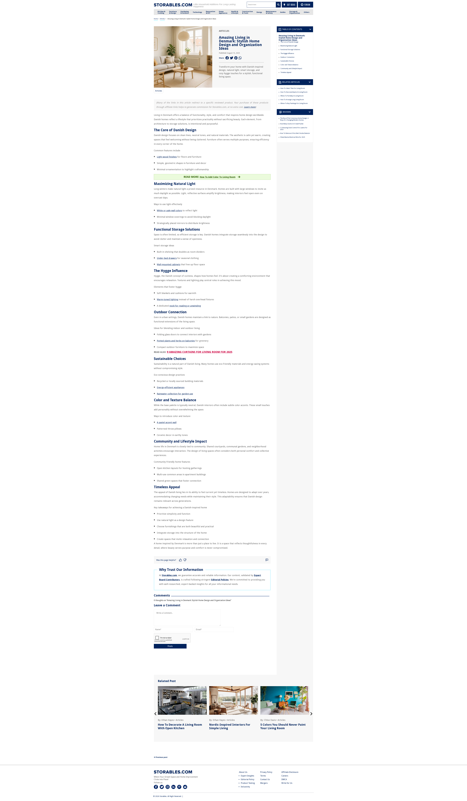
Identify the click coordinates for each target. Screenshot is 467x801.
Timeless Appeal (285, 72)
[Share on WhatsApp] (240, 58)
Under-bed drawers (167, 258)
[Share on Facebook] (227, 58)
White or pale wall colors (169, 210)
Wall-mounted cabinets (168, 264)
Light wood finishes (167, 157)
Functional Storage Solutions (290, 49)
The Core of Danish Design (289, 42)
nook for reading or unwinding (185, 306)
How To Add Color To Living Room (217, 177)
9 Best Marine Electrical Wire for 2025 (292, 137)
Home (156, 19)
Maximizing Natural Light (288, 46)
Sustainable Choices (287, 61)
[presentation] (155, 714)
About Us (243, 772)
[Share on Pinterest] (236, 58)
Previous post (161, 757)
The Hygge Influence (287, 53)
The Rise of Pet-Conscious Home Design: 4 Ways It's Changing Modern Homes (294, 119)
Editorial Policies (220, 579)
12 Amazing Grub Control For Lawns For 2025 (293, 129)
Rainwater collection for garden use (175, 393)
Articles (162, 19)
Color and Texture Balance (289, 65)
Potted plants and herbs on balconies (176, 341)
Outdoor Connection (287, 57)
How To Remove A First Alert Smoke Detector (295, 133)
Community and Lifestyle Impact (291, 68)
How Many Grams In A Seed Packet (291, 124)
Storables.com (169, 575)
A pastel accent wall (166, 422)
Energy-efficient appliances (170, 387)
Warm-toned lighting (167, 299)
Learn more (250, 107)
